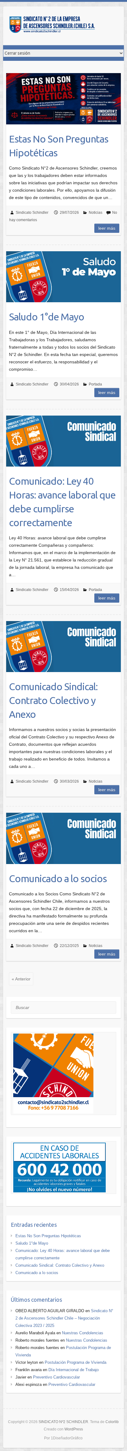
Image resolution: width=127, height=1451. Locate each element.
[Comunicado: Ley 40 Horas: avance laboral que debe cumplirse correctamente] (63, 441)
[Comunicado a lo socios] (63, 838)
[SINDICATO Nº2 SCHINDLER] (52, 25)
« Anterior (21, 978)
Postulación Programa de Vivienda (75, 1362)
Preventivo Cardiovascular (56, 1377)
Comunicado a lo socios (58, 878)
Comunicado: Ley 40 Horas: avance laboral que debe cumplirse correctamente (62, 501)
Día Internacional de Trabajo (73, 1369)
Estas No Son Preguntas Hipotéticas (58, 145)
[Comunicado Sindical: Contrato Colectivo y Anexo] (63, 646)
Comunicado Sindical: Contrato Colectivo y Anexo (53, 700)
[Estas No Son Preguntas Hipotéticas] (63, 98)
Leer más (106, 228)
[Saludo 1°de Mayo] (63, 276)
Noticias (95, 212)
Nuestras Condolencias (82, 1333)
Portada (95, 384)
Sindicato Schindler (32, 212)
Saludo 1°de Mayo (46, 316)
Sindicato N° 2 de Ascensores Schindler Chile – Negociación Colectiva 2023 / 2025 (64, 1318)
